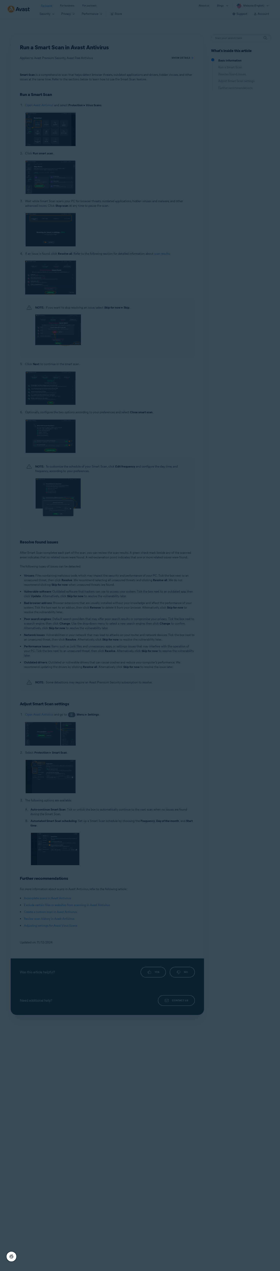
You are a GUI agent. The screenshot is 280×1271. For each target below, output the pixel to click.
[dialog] (140, 635)
